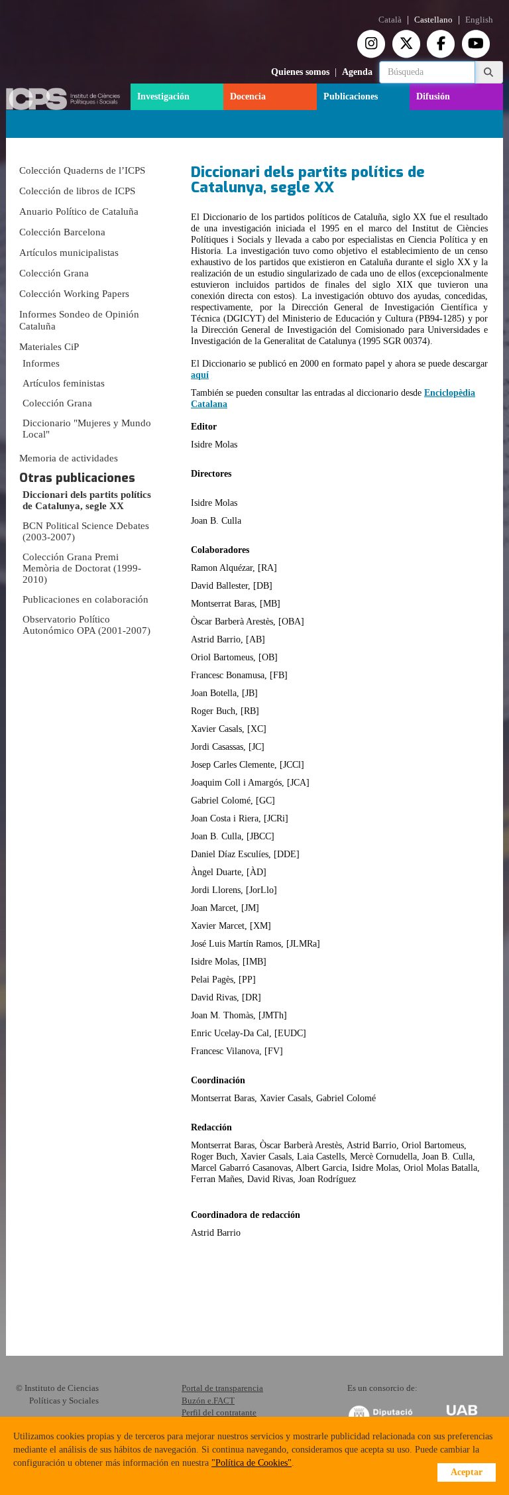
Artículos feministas (64, 383)
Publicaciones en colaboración (85, 599)
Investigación (163, 96)
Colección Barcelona (62, 232)
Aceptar (466, 1472)
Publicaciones (350, 96)
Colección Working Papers (74, 293)
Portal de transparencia (222, 1388)
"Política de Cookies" (251, 1463)
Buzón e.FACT (208, 1400)
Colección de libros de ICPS (77, 191)
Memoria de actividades (68, 458)
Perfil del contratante (219, 1412)
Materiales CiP (49, 346)
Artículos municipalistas (69, 252)
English (479, 20)
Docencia (248, 96)
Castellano (433, 20)
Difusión (433, 96)
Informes (41, 363)
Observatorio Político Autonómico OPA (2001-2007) (86, 625)
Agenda (357, 72)
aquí (200, 375)
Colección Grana (54, 273)
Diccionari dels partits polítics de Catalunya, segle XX (87, 500)
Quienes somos (300, 72)
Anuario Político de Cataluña (79, 211)
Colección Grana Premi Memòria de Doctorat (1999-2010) (82, 568)
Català (390, 20)
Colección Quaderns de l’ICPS (82, 170)
